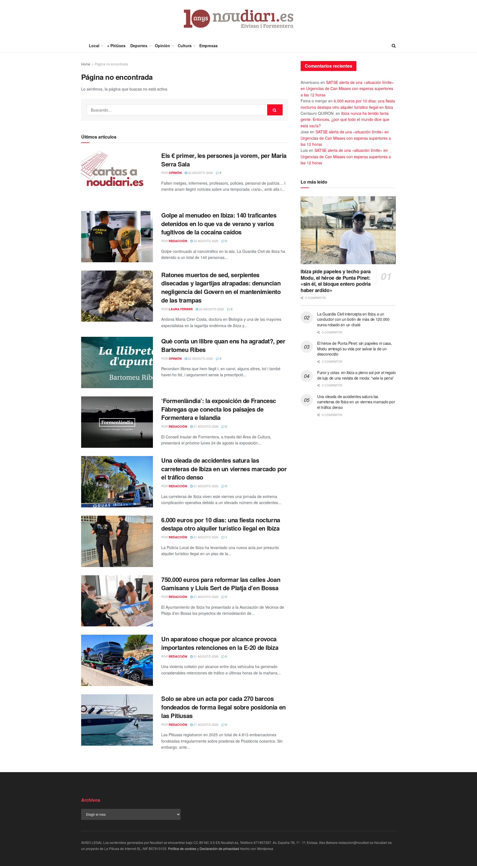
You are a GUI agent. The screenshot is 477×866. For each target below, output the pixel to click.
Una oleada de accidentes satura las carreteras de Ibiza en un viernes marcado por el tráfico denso (224, 469)
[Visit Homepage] (239, 19)
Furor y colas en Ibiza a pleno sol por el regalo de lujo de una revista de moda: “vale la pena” (356, 375)
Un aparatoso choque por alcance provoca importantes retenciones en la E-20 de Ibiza (219, 643)
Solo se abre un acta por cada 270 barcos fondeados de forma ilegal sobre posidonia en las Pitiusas (223, 707)
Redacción (178, 241)
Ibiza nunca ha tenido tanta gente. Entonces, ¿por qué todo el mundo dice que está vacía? (345, 119)
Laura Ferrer (181, 309)
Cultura (185, 45)
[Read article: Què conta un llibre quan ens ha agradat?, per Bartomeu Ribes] (117, 362)
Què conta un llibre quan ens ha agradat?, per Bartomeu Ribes (223, 345)
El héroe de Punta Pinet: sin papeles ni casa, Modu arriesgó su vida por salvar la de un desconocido (354, 348)
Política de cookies (182, 848)
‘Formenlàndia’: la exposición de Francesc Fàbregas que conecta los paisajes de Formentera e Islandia (218, 409)
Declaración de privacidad (219, 848)
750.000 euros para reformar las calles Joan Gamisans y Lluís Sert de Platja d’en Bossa (220, 583)
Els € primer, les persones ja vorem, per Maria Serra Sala (224, 159)
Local (94, 45)
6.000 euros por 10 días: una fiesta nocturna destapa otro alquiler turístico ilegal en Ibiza (220, 524)
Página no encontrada (111, 64)
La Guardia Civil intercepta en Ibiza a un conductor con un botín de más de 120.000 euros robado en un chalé (353, 319)
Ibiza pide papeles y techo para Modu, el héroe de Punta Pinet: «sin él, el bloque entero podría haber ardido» (336, 281)
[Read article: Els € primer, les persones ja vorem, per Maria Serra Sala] (117, 177)
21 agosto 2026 (205, 426)
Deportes (138, 45)
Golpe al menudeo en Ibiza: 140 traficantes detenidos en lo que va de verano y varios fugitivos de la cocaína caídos (219, 224)
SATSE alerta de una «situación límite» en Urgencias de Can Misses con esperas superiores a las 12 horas (347, 88)
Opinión (162, 45)
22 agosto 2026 (200, 172)
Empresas (208, 45)
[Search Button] (394, 45)
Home (85, 64)
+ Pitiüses (116, 45)
